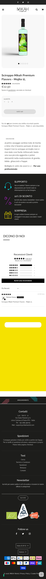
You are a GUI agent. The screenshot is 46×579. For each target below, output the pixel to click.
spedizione (12, 90)
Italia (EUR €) (22, 546)
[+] (12, 102)
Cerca (23, 459)
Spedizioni (23, 465)
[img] (6, 294)
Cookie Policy (36, 573)
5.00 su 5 (28, 258)
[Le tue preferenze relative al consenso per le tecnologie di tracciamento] (4, 575)
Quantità (7, 99)
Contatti (23, 470)
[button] (18, 63)
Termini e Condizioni (23, 462)
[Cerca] (36, 10)
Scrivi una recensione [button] (23, 281)
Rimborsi (23, 468)
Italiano (22, 552)
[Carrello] (43, 10)
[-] (4, 102)
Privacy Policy (25, 573)
